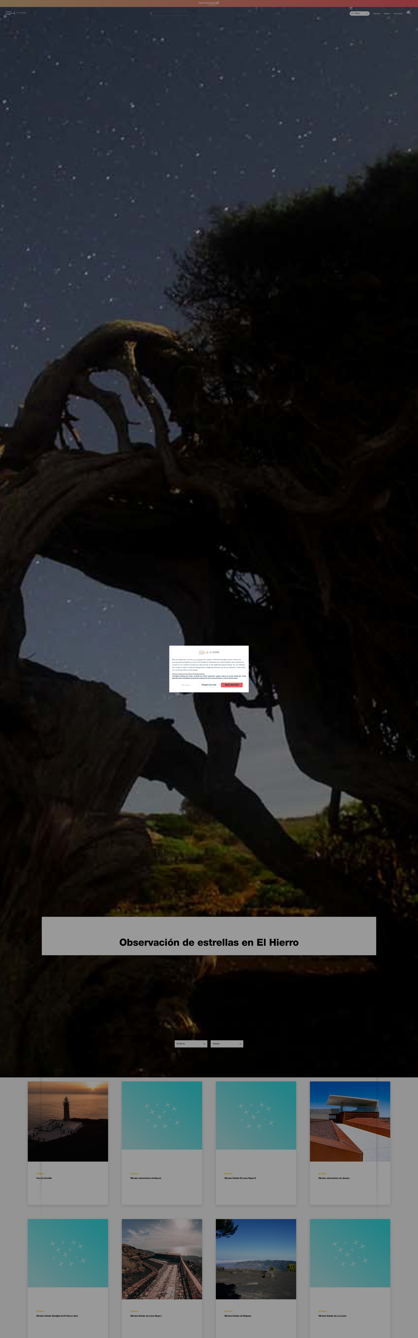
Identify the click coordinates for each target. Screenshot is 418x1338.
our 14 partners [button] (197, 660)
